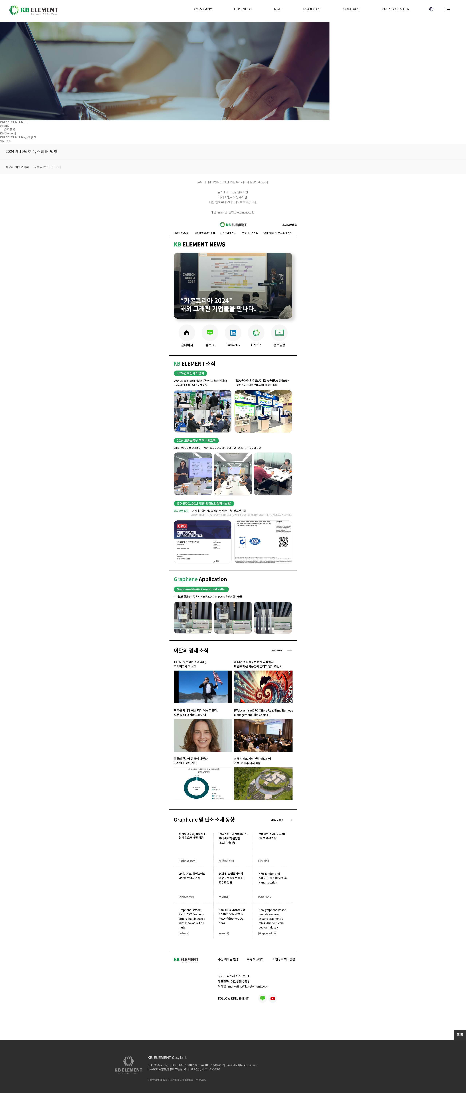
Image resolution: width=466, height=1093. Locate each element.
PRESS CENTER (395, 9)
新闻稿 (4, 126)
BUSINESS (243, 9)
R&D (277, 9)
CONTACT (351, 9)
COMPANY (203, 9)
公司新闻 (9, 129)
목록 (460, 1035)
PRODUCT (312, 9)
